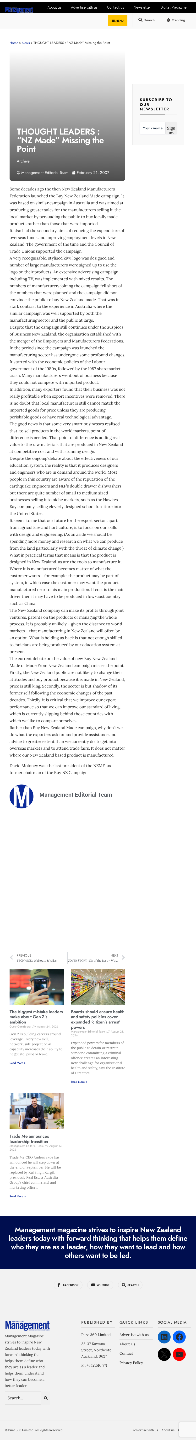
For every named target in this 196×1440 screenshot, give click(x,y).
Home (14, 42)
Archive (23, 161)
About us (168, 1430)
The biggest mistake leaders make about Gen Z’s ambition (36, 1017)
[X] (164, 1354)
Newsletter (142, 7)
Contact (126, 1353)
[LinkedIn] (164, 1337)
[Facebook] (179, 1337)
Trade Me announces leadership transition (29, 1139)
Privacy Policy (131, 1362)
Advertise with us (134, 1334)
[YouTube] (179, 1354)
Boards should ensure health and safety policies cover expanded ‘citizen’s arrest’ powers (98, 1019)
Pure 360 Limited (96, 1334)
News (26, 42)
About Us (127, 1344)
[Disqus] (67, 885)
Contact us (115, 7)
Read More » (18, 1063)
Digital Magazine (173, 7)
